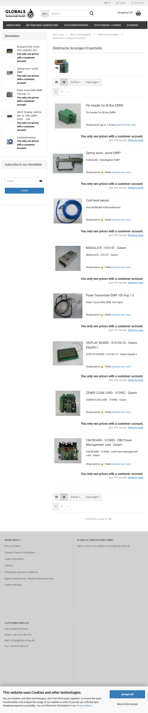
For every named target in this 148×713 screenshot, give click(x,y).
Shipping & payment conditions (21, 572)
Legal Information (14, 558)
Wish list (138, 3)
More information (127, 704)
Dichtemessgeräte (76, 25)
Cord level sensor (97, 200)
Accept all (127, 694)
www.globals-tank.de (118, 546)
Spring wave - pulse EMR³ (103, 153)
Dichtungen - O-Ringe (107, 25)
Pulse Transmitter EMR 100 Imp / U (110, 295)
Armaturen (13, 25)
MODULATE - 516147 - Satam (106, 248)
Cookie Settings (13, 584)
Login (121, 3)
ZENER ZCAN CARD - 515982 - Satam (111, 393)
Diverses (132, 25)
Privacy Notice (84, 705)
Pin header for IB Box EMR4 (104, 105)
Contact (9, 565)
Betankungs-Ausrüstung (42, 25)
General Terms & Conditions (20, 552)
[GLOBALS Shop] (20, 13)
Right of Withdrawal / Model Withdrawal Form (29, 578)
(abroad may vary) (126, 124)
